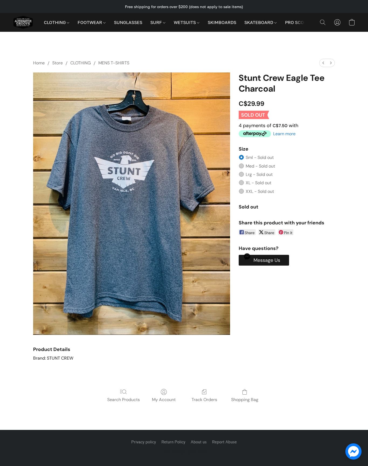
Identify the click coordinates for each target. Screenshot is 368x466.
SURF (156, 22)
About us (199, 442)
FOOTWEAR (90, 22)
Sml (260, 157)
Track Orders (204, 399)
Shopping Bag (244, 399)
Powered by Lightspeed (184, 451)
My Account (164, 399)
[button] (23, 22)
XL (258, 183)
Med (260, 166)
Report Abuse (224, 442)
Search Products (123, 399)
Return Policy (173, 442)
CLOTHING (55, 22)
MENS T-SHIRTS (113, 63)
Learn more (284, 134)
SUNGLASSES (128, 22)
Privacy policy (143, 442)
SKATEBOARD (259, 22)
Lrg (259, 174)
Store (57, 63)
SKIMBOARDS (222, 22)
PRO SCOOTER (301, 22)
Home (39, 63)
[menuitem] (323, 63)
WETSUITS (185, 22)
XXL (260, 191)
